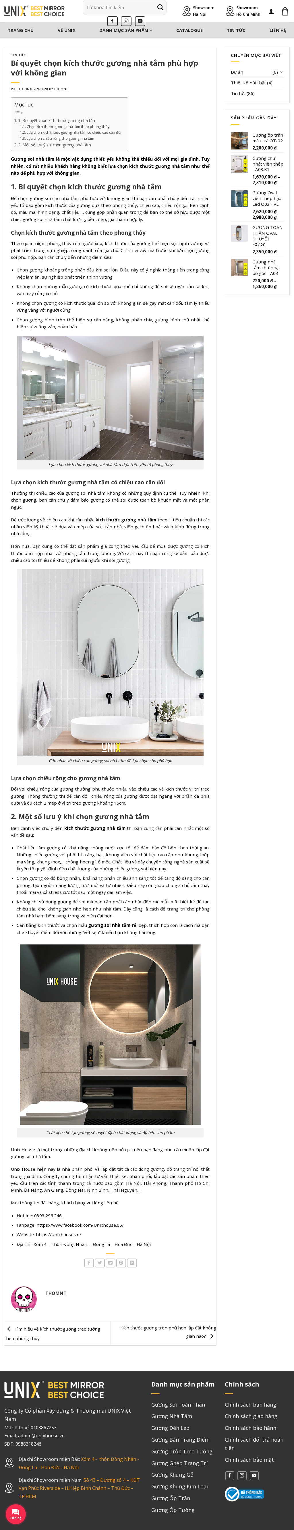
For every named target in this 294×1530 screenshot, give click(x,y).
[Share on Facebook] (89, 1263)
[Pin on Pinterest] (121, 1263)
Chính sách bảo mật (249, 1459)
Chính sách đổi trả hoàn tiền (254, 1443)
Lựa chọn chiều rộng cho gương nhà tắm (61, 138)
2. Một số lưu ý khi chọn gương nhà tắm (55, 144)
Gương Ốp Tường (173, 1509)
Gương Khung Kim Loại (179, 1486)
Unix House (23, 1169)
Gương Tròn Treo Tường (181, 1451)
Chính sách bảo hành (250, 1427)
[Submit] (160, 7)
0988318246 (28, 1444)
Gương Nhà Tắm (171, 1416)
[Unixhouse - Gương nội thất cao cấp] (34, 11)
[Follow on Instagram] (126, 21)
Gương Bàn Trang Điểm (180, 1439)
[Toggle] (281, 72)
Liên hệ (278, 30)
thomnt (61, 89)
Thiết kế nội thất (248, 83)
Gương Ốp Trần (170, 1498)
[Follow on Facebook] (112, 21)
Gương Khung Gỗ (172, 1474)
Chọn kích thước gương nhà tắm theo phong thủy (68, 126)
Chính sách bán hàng (250, 1404)
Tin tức (236, 30)
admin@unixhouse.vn (41, 1435)
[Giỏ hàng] (285, 11)
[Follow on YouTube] (140, 21)
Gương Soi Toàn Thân (178, 1404)
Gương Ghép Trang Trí (179, 1463)
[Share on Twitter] (100, 1263)
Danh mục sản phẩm (123, 30)
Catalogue (189, 30)
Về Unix (67, 30)
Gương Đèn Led (170, 1427)
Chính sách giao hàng (251, 1416)
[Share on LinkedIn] (132, 1263)
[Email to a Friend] (110, 1263)
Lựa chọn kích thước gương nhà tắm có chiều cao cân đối (74, 132)
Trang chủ (21, 30)
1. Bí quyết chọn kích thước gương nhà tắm (58, 120)
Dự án (237, 72)
